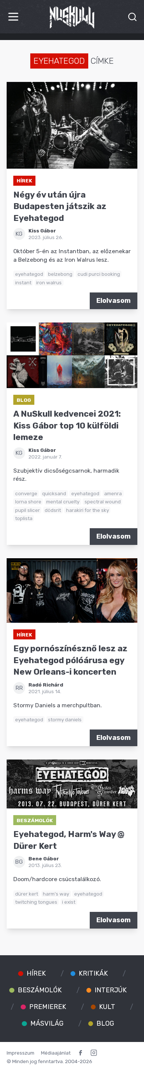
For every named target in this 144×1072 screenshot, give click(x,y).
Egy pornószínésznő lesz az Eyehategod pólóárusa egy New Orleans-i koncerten (70, 660)
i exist (68, 902)
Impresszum (20, 1053)
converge (26, 493)
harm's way (56, 894)
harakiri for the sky (87, 510)
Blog (24, 400)
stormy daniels (65, 719)
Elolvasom (113, 301)
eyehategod (29, 274)
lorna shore (28, 501)
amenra (113, 493)
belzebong (60, 274)
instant (23, 282)
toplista (23, 518)
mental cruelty (62, 501)
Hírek (24, 180)
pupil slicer (27, 510)
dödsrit (53, 510)
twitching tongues (36, 902)
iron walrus (49, 282)
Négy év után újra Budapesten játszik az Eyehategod (59, 206)
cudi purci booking (99, 274)
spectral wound (103, 501)
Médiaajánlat (56, 1053)
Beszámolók (35, 820)
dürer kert (26, 894)
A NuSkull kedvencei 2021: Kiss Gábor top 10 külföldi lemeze (67, 425)
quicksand (54, 493)
